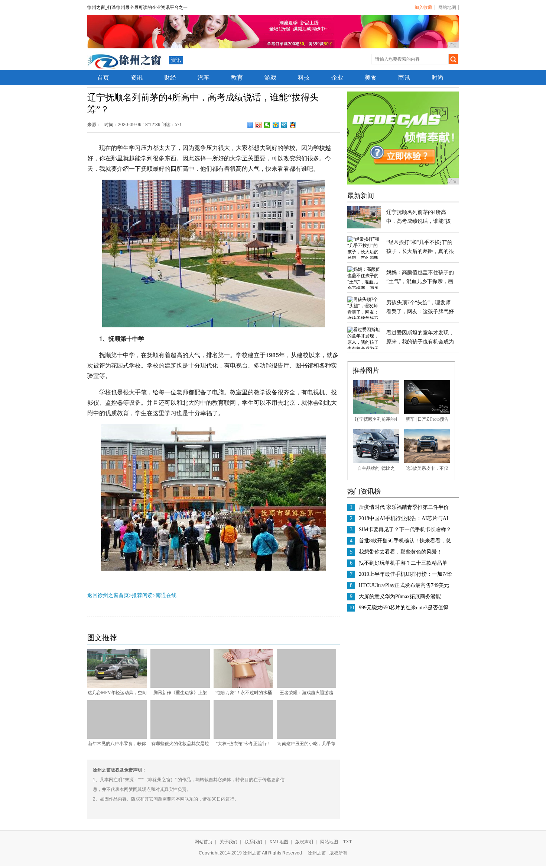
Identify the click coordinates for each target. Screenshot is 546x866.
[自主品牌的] (376, 461)
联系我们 (253, 841)
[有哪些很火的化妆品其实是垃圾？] (180, 737)
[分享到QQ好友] (293, 125)
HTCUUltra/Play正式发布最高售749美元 (404, 585)
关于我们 (228, 841)
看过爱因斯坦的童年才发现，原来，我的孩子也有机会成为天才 (420, 341)
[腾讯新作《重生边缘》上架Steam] (180, 686)
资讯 (176, 60)
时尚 (437, 77)
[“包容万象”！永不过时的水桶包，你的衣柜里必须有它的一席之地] (243, 686)
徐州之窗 (317, 853)
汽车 (203, 77)
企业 (337, 77)
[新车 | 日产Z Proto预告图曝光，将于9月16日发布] (427, 412)
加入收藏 (423, 7)
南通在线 (166, 595)
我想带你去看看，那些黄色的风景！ (400, 552)
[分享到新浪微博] (259, 125)
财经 (170, 77)
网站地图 (447, 7)
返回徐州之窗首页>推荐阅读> (121, 595)
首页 (103, 77)
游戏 (270, 77)
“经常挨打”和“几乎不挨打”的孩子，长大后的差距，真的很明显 (420, 251)
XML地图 (278, 841)
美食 (371, 77)
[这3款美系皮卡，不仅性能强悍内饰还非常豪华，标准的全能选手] (427, 461)
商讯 (404, 77)
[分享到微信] (267, 125)
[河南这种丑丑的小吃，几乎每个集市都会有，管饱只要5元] (306, 737)
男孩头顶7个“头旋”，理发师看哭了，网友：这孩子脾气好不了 (420, 311)
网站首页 (203, 841)
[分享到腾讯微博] (284, 125)
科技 (304, 77)
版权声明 (304, 841)
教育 (237, 77)
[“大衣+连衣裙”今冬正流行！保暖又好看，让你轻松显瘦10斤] (243, 737)
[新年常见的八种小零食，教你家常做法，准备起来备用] (117, 737)
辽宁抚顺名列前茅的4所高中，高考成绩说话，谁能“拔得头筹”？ (418, 221)
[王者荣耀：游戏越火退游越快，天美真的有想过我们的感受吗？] (306, 686)
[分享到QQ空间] (276, 125)
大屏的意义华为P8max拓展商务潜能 (400, 596)
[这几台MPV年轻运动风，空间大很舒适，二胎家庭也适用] (117, 686)
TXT (347, 841)
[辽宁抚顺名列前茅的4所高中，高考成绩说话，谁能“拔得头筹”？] (364, 227)
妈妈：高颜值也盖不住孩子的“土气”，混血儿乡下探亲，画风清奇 (420, 281)
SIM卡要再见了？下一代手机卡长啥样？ (405, 529)
